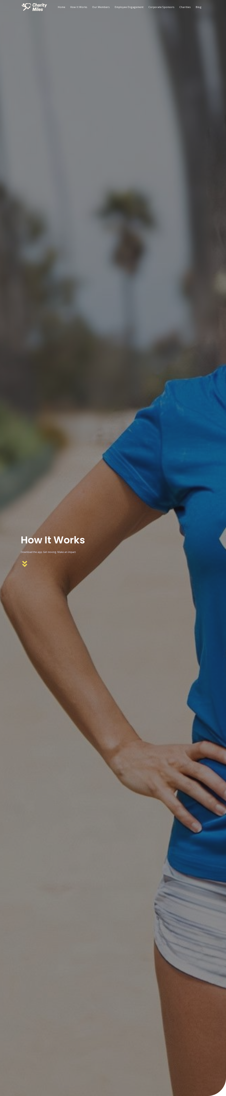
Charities (185, 7)
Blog (199, 7)
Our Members (101, 7)
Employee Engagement (129, 7)
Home (61, 7)
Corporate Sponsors (161, 7)
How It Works (78, 7)
